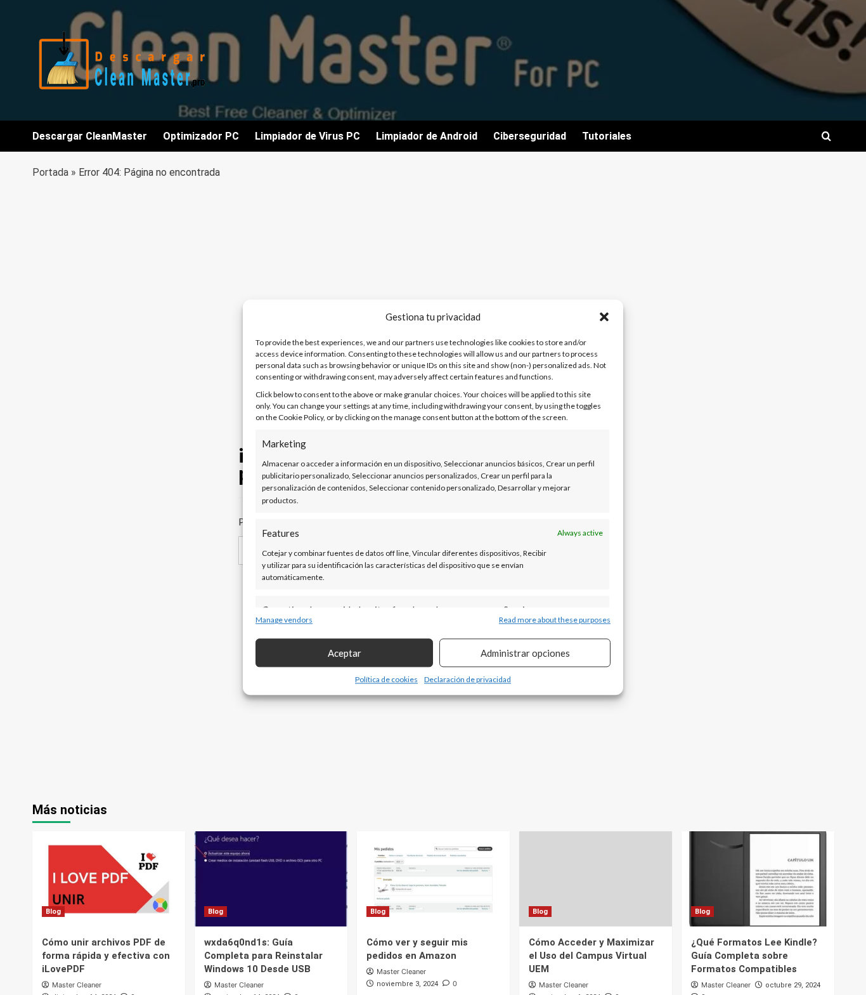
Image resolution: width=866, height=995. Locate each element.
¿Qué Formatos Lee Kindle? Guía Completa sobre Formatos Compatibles (754, 956)
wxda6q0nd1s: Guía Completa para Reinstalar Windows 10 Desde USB (263, 956)
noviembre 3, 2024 (407, 984)
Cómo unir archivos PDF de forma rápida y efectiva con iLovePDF (106, 956)
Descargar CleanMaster (89, 136)
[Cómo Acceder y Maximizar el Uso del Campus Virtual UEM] (595, 878)
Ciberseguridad (529, 136)
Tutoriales (606, 136)
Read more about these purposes (555, 619)
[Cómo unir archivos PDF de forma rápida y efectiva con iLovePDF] (108, 878)
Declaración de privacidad (467, 680)
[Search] (826, 137)
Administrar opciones (525, 653)
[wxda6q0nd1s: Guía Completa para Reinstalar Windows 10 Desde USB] (271, 878)
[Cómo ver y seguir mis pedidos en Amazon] (433, 878)
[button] (604, 316)
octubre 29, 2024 (792, 985)
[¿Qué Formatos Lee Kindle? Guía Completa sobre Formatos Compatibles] (758, 878)
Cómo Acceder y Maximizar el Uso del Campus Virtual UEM (591, 956)
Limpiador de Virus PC (307, 136)
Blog (53, 911)
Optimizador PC (201, 136)
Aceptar (344, 653)
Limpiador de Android (426, 136)
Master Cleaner (76, 984)
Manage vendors (284, 619)
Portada (50, 172)
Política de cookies (386, 680)
